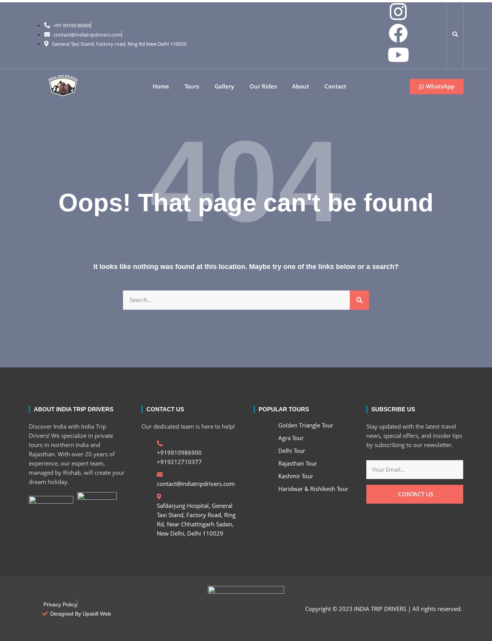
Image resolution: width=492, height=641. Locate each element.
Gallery (224, 86)
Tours (191, 86)
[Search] (359, 300)
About (300, 86)
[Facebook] (398, 33)
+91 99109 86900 (72, 25)
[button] (455, 34)
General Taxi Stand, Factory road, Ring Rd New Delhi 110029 (119, 43)
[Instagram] (398, 11)
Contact (335, 86)
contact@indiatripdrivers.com (87, 34)
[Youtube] (398, 54)
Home (161, 86)
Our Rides (263, 86)
